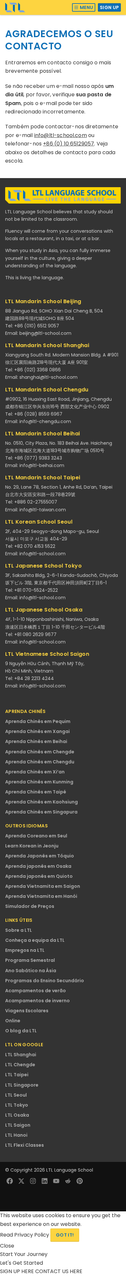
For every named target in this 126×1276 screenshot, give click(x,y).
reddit (67, 1181)
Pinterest (79, 1181)
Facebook (9, 1181)
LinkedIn (44, 1181)
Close (7, 1245)
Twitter (21, 1181)
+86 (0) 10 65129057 (68, 143)
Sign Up (109, 7)
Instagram (32, 1181)
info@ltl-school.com (60, 135)
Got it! (65, 1235)
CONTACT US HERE (58, 1271)
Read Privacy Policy (25, 1235)
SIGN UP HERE (17, 1271)
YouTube (56, 1181)
